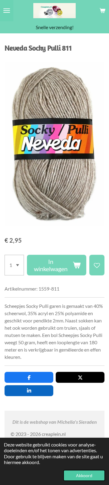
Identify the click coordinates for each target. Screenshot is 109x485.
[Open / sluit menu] (6, 10)
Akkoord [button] (84, 475)
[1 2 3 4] (14, 265)
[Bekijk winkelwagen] (102, 10)
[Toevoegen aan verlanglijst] (96, 265)
